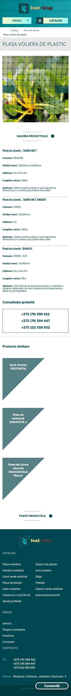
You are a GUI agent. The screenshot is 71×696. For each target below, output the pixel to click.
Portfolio (8, 635)
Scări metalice (11, 588)
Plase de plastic (31, 30)
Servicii (6, 623)
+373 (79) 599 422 (35, 314)
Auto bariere (43, 570)
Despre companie (13, 629)
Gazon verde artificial (49, 588)
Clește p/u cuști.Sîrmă (16, 595)
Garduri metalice (13, 570)
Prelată (40, 582)
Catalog (55, 20)
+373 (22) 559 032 (35, 327)
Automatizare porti (48, 595)
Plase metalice (11, 564)
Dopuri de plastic (46, 564)
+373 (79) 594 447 (35, 321)
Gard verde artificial (14, 576)
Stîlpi (39, 576)
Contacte (8, 641)
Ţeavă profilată (11, 601)
